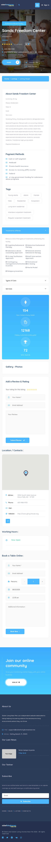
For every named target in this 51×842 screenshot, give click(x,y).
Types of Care (11, 281)
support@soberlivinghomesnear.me (22, 730)
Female (36, 195)
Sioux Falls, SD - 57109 (26, 497)
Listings (14, 79)
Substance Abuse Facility (14, 23)
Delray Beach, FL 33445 (18, 734)
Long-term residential (16, 207)
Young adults (13, 195)
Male (10, 201)
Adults (26, 195)
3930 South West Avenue (27, 495)
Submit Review (16, 440)
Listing (18, 811)
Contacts (27, 811)
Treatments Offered (13, 231)
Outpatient (35, 201)
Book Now (14, 631)
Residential (21, 201)
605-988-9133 (9, 49)
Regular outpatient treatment (19, 218)
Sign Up (15, 682)
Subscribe (26, 801)
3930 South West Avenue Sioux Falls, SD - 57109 (23, 52)
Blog (11, 811)
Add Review (32, 66)
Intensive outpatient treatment (19, 212)
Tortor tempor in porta (27, 750)
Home (6, 79)
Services (9, 289)
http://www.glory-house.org (28, 514)
